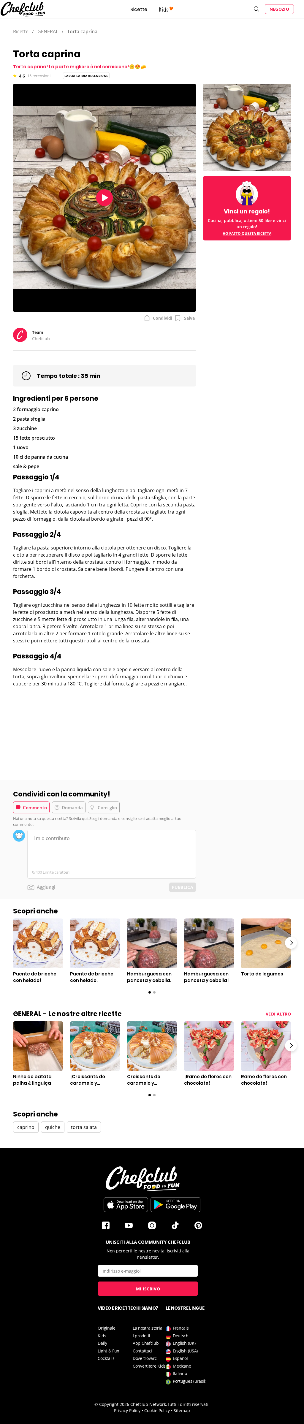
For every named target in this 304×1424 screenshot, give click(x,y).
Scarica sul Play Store (175, 1204)
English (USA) (185, 1351)
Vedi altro (278, 1014)
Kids (102, 1336)
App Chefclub (146, 1343)
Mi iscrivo (148, 1289)
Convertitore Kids (149, 1366)
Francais (181, 1328)
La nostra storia (147, 1328)
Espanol (180, 1358)
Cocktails (106, 1358)
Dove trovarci (145, 1358)
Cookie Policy (157, 1410)
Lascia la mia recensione (86, 76)
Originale (106, 1328)
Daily (102, 1343)
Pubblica (182, 887)
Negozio (279, 9)
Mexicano (182, 1366)
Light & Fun (108, 1351)
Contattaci (142, 1351)
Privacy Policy (127, 1410)
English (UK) (184, 1343)
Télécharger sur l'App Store (126, 1204)
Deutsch (181, 1336)
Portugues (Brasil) (189, 1381)
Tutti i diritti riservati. (188, 1404)
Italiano (180, 1373)
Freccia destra (291, 943)
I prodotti (141, 1336)
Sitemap (182, 1410)
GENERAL (47, 31)
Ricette (139, 9)
